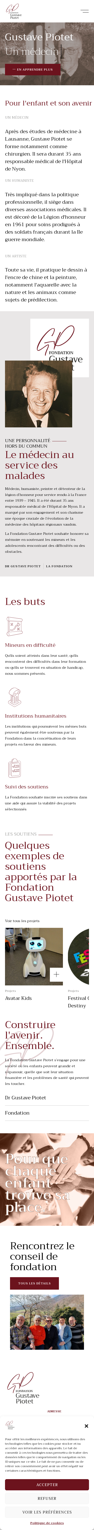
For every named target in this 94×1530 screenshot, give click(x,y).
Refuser (47, 1498)
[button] (86, 1426)
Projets (10, 991)
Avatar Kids (18, 998)
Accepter (47, 1485)
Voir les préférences (47, 1512)
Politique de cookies (47, 1523)
